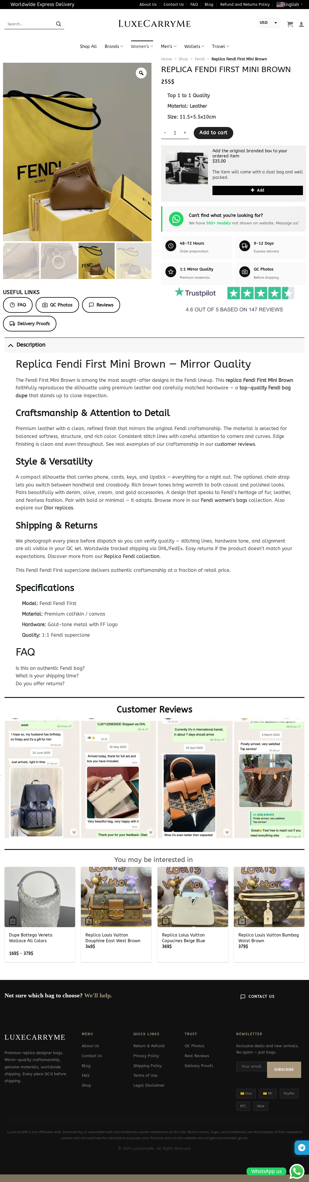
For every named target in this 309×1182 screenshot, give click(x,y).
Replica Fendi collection (131, 556)
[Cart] (290, 24)
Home (166, 59)
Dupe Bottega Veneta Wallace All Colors (31, 938)
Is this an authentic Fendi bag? (50, 668)
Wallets (192, 46)
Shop (183, 59)
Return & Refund (148, 1046)
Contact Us (174, 4)
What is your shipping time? (47, 676)
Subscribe (284, 1070)
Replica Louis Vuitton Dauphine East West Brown (112, 938)
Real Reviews (197, 1056)
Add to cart (213, 132)
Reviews (105, 305)
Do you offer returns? (40, 683)
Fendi (200, 59)
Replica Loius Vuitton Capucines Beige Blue (183, 938)
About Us (148, 4)
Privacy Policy (146, 1056)
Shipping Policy (147, 1065)
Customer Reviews (155, 710)
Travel (218, 46)
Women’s (140, 46)
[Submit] (58, 24)
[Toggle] (10, 344)
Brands (112, 46)
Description (31, 345)
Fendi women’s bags (224, 500)
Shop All (88, 46)
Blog (209, 4)
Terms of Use (145, 1075)
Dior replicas (58, 508)
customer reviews (235, 444)
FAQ (194, 4)
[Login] (301, 24)
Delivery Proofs (34, 323)
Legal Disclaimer (148, 1085)
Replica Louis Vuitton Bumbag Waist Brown (268, 938)
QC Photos (61, 305)
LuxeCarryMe (154, 24)
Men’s (166, 46)
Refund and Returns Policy (245, 4)
